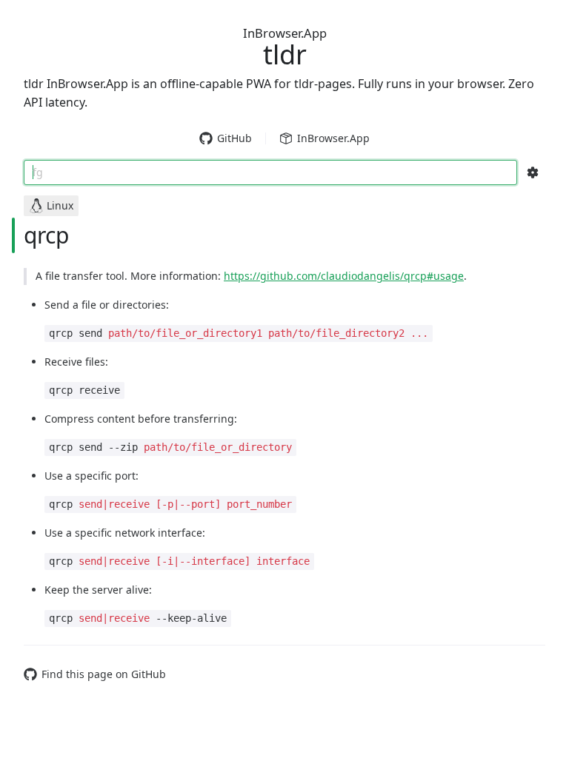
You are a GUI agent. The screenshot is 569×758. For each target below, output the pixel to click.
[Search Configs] (532, 172)
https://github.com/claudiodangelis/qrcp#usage (344, 276)
